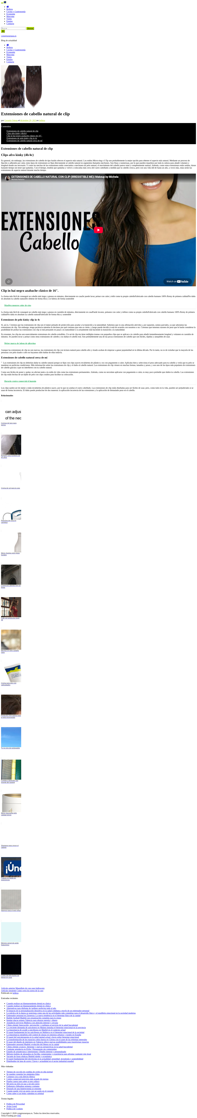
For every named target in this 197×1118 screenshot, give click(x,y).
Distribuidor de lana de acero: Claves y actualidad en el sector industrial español (40, 1061)
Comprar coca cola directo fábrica (20, 1076)
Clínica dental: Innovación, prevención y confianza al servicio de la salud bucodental (42, 1025)
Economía (10, 14)
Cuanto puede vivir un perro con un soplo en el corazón (29, 1091)
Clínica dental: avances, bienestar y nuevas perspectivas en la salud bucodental (39, 1047)
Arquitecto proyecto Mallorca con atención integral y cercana (32, 1023)
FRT (19, 1116)
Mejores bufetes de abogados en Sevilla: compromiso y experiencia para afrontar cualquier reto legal (48, 1054)
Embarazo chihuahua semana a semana (22, 1086)
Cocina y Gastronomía (15, 11)
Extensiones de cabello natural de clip (22, 131)
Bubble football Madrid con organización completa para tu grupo (33, 1018)
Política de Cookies (14, 1109)
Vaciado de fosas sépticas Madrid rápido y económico (29, 1056)
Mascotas (10, 16)
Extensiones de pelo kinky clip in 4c (22, 138)
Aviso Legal (11, 1106)
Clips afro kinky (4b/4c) (17, 133)
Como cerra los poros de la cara (22, 990)
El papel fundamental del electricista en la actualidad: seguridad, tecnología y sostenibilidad (44, 1059)
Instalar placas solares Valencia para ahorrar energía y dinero (31, 1020)
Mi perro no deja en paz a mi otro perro (23, 1084)
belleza (42, 120)
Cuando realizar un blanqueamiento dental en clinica (28, 1003)
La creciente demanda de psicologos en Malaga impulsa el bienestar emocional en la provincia (46, 1027)
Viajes (9, 19)
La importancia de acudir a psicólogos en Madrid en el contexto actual (36, 1030)
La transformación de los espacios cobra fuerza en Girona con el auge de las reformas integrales (46, 1039)
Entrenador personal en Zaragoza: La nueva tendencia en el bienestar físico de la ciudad (43, 1015)
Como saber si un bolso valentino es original (25, 1093)
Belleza (9, 9)
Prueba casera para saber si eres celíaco (22, 1081)
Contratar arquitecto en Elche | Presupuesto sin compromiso (31, 1049)
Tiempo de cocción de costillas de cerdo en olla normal (29, 1072)
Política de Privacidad (15, 1104)
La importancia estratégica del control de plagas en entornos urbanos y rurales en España (43, 1035)
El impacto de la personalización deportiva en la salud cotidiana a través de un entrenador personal (47, 1011)
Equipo (9, 21)
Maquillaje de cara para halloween (22, 988)
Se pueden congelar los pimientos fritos (23, 1074)
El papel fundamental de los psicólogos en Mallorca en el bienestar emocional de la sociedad (45, 1032)
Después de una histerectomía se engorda (23, 1089)
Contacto (10, 23)
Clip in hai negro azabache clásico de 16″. (24, 136)
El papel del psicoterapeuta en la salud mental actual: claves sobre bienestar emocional (42, 1037)
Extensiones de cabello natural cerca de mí (24, 140)
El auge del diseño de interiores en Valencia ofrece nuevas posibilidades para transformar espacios (47, 1042)
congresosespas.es (8, 36)
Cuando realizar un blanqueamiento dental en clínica (28, 1006)
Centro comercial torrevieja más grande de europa (27, 1079)
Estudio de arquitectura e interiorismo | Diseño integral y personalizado (36, 1051)
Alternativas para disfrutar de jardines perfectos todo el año (31, 1008)
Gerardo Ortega (11, 120)
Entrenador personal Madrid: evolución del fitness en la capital (32, 1044)
